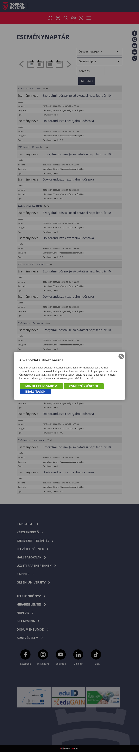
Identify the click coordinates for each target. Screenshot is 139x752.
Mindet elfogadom (41, 386)
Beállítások (35, 391)
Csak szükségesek (83, 386)
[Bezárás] (121, 356)
